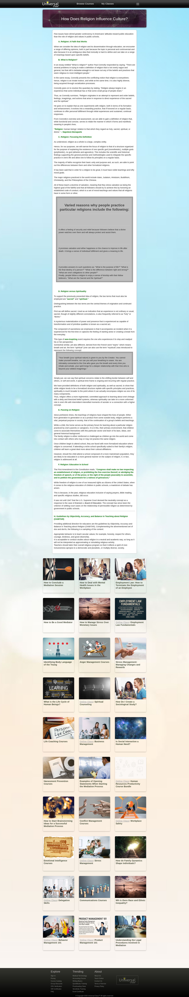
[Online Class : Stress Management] (95, 872)
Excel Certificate (78, 991)
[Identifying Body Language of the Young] (59, 674)
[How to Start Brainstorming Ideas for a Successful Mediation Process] (59, 833)
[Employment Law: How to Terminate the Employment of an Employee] (130, 594)
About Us (97, 976)
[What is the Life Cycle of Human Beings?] (59, 713)
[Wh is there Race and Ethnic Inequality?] (130, 912)
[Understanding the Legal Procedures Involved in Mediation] (130, 952)
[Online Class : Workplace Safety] (130, 833)
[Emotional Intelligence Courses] (59, 872)
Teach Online (99, 978)
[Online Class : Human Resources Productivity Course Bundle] (130, 793)
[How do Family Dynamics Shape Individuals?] (130, 872)
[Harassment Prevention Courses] (59, 793)
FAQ (52, 991)
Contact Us (98, 981)
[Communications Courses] (95, 912)
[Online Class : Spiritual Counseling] (95, 713)
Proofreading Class (79, 986)
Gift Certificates (56, 989)
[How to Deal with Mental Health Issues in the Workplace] (95, 594)
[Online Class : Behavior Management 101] (59, 952)
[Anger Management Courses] (95, 674)
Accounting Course (79, 978)
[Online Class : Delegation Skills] (59, 912)
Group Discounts (56, 983)
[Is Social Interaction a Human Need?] (130, 753)
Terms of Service (100, 983)
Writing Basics (77, 981)
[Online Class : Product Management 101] (95, 952)
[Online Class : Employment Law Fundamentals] (130, 634)
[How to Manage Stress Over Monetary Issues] (95, 634)
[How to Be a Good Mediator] (59, 634)
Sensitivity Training (79, 989)
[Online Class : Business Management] (95, 753)
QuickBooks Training (80, 983)
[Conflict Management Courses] (95, 833)
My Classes (108, 3)
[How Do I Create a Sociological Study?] (130, 713)
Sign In (53, 976)
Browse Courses (85, 3)
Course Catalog (56, 981)
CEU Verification (56, 986)
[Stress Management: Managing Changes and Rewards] (130, 674)
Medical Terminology (80, 976)
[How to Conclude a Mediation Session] (59, 594)
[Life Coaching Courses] (59, 753)
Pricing (53, 978)
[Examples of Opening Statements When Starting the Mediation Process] (95, 793)
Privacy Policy (99, 986)
